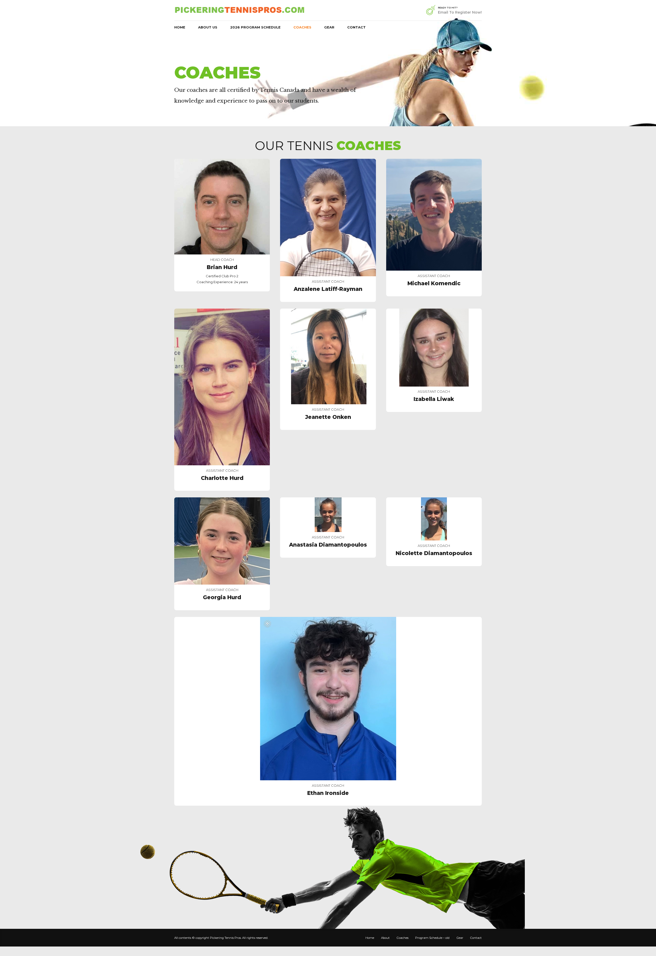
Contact (356, 27)
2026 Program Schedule (255, 27)
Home (179, 27)
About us (212, 56)
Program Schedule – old (432, 938)
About (385, 938)
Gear (329, 27)
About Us (207, 27)
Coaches (302, 27)
